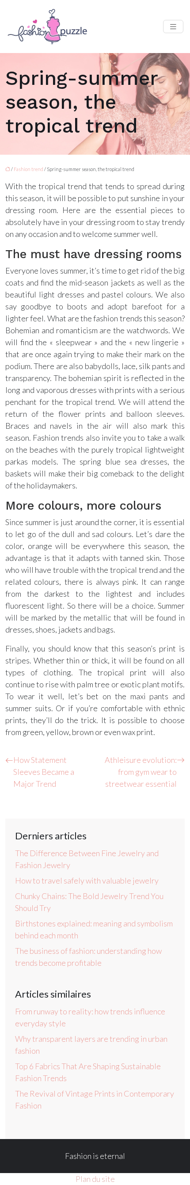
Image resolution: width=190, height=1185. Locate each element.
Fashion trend (28, 169)
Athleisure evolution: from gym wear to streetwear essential (141, 772)
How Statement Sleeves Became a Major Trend (43, 772)
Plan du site (95, 1179)
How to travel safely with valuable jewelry (87, 880)
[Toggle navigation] (173, 27)
